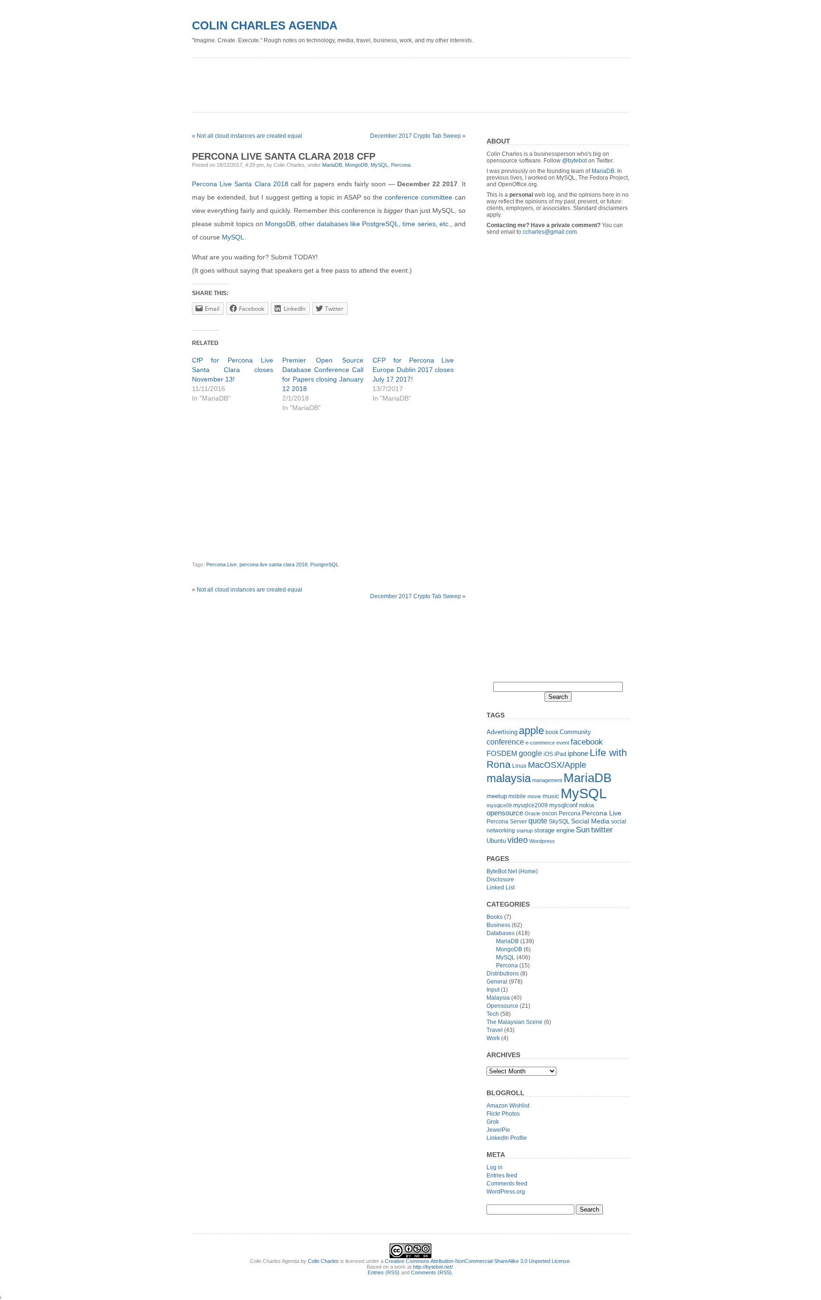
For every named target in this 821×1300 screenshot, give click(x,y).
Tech (493, 1014)
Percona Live (221, 564)
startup (524, 830)
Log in (495, 1167)
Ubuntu (496, 840)
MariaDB (332, 165)
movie (534, 796)
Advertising (502, 732)
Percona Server (507, 821)
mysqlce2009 (530, 805)
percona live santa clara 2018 (273, 564)
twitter (602, 829)
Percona (400, 165)
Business (498, 925)
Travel (495, 1030)
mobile (517, 796)
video (517, 840)
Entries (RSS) (384, 1272)
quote (537, 821)
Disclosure (500, 879)
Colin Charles (323, 1261)
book (551, 732)
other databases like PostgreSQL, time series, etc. (374, 224)
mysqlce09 (499, 805)
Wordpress (542, 841)
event (562, 743)
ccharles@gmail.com (550, 232)
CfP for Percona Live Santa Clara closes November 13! (232, 369)
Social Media (590, 821)
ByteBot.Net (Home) (512, 871)
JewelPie (498, 1130)
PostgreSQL (324, 564)
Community (575, 732)
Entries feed (502, 1175)
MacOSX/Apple (557, 765)
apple (531, 730)
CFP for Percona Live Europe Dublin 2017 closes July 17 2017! (413, 369)
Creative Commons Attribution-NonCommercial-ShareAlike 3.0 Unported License (477, 1261)
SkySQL (559, 821)
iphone (578, 753)
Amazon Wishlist (508, 1105)
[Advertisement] (365, 81)
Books (495, 917)
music (551, 796)
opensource (505, 813)
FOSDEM (502, 753)
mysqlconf (563, 805)
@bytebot (574, 160)
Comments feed (507, 1183)
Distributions (503, 973)
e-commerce (540, 743)
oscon (549, 813)
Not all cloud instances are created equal (249, 136)
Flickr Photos (503, 1113)
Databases (501, 933)
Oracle (532, 813)
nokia (586, 805)
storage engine (554, 830)
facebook (587, 741)
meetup (497, 796)
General (497, 981)
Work (493, 1038)
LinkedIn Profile (507, 1138)
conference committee (418, 197)
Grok (493, 1121)
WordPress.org (506, 1191)
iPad (560, 754)
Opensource (502, 1006)
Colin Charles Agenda (264, 25)
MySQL (379, 165)
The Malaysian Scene (515, 1022)
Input (493, 989)
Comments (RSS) (431, 1272)
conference (505, 742)
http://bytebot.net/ (433, 1267)
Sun (583, 829)
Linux (519, 766)
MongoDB (356, 165)
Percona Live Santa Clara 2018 (240, 184)
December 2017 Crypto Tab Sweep (415, 136)
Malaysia (498, 997)
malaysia (509, 778)
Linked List (501, 887)
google (530, 753)
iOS (548, 754)
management (547, 780)
